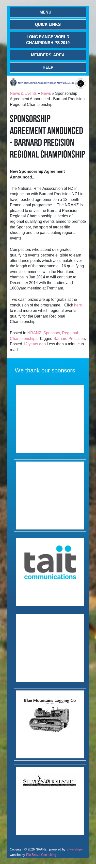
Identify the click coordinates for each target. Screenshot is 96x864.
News (46, 93)
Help (48, 67)
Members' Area (48, 55)
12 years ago (34, 344)
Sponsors (51, 333)
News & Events (23, 93)
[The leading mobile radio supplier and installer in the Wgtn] (50, 572)
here (78, 305)
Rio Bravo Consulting (41, 855)
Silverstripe (74, 849)
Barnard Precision (69, 338)
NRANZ (34, 333)
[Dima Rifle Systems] (50, 648)
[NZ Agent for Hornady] (50, 801)
